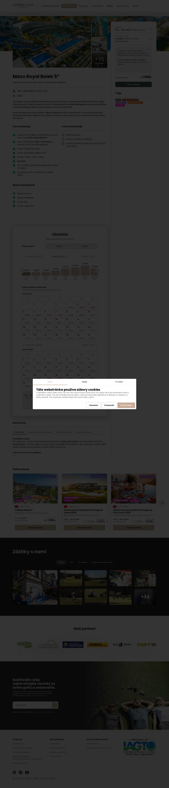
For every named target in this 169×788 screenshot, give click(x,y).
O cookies (119, 382)
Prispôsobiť (109, 405)
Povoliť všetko (126, 405)
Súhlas (50, 382)
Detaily (84, 382)
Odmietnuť (93, 405)
